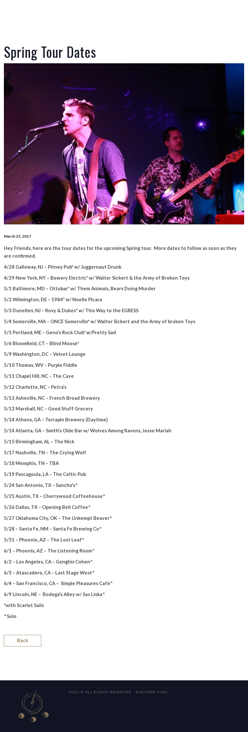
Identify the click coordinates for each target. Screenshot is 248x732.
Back (22, 640)
